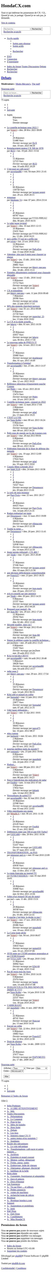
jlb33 (12, 151)
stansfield (36, 759)
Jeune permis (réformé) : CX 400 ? (23, 552)
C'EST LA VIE (14, 417)
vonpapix (14, 751)
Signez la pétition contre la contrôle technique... (28, 640)
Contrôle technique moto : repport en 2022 (26, 402)
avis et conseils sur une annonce (21, 593)
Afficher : (8, 1068)
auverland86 (16, 171)
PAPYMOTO (38, 1057)
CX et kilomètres (14, 290)
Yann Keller (15, 420)
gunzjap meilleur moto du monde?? (23, 749)
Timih (13, 555)
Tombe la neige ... (15, 529)
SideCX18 (15, 469)
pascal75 (36, 728)
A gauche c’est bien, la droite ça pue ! (24, 917)
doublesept (37, 358)
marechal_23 (38, 316)
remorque (11, 197)
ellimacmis (37, 523)
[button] (11, 110)
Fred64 (13, 782)
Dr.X (34, 143)
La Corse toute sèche (16, 933)
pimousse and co (18, 855)
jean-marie (37, 588)
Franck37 (14, 575)
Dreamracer (37, 487)
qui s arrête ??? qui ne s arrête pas (22, 239)
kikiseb (35, 790)
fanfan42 (14, 736)
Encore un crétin (14, 1026)
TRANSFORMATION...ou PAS (22, 852)
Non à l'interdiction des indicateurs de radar (26, 780)
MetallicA (14, 813)
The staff (36, 84)
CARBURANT (14, 1005)
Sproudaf (14, 697)
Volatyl (13, 130)
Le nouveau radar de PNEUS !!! (22, 342)
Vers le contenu (8, 23)
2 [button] (7, 107)
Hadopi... (11, 764)
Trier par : (31, 1068)
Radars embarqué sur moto (19, 513)
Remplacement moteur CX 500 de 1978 (25, 148)
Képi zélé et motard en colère (20, 694)
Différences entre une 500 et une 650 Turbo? (27, 832)
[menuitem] (21, 43)
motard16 (36, 948)
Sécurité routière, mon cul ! (19, 624)
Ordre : (7, 1071)
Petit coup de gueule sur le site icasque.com (26, 433)
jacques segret (38, 192)
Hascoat (36, 1021)
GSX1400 (15, 834)
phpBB (18, 1256)
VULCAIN (15, 958)
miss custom (12, 733)
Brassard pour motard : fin (19, 609)
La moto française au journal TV (22, 873)
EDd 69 (36, 966)
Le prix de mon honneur (18, 492)
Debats (6, 78)
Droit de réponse (14, 1041)
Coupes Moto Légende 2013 (20, 466)
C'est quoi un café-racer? (18, 169)
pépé (34, 412)
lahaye (13, 324)
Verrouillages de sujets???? (19, 795)
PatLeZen (36, 249)
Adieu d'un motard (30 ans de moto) (23, 896)
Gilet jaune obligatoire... (18, 710)
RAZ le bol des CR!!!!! (17, 656)
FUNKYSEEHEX (19, 876)
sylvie (13, 241)
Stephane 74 (16, 200)
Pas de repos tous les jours (19, 971)
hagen (35, 982)
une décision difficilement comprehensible (26, 573)
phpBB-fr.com (18, 1263)
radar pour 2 (12, 671)
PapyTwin (15, 495)
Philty (13, 389)
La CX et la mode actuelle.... (20, 321)
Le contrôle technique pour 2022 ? (22, 127)
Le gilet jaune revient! (17, 223)
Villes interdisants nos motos (20, 811)
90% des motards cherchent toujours (23, 306)
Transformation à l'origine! (19, 363)
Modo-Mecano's (23, 84)
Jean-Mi (14, 612)
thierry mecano (39, 267)
